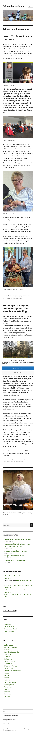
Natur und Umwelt (10, 666)
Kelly (6, 590)
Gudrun (6, 594)
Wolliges (7, 689)
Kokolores (7, 657)
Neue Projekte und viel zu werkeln (15, 551)
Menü (30, 6)
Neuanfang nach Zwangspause (14, 560)
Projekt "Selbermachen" (12, 670)
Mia (5, 576)
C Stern (6, 585)
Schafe (6, 673)
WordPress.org (9, 631)
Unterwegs (8, 687)
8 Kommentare (20, 461)
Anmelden (7, 624)
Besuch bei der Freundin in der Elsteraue (17, 539)
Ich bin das (6, 724)
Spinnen (7, 675)
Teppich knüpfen (10, 682)
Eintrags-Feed (9, 626)
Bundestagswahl (26, 460)
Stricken (7, 680)
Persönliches (16, 460)
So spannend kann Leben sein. (14, 556)
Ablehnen (18, 373)
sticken (6, 677)
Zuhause (7, 696)
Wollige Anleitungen (10, 720)
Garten (6, 650)
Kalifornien (8, 654)
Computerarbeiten (10, 647)
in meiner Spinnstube (11, 652)
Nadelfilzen (8, 664)
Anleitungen (8, 645)
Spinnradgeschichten (14, 6)
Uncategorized (9, 684)
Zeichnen (7, 694)
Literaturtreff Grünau (20, 296)
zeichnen (7, 691)
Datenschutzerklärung (10, 715)
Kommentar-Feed (10, 629)
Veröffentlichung (7, 298)
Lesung (12, 296)
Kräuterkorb (8, 659)
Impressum (7, 711)
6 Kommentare (17, 298)
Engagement (26, 295)
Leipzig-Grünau (17, 295)
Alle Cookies (18, 368)
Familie (13, 461)
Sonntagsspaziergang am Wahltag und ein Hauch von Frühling (16, 308)
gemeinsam (6, 296)
